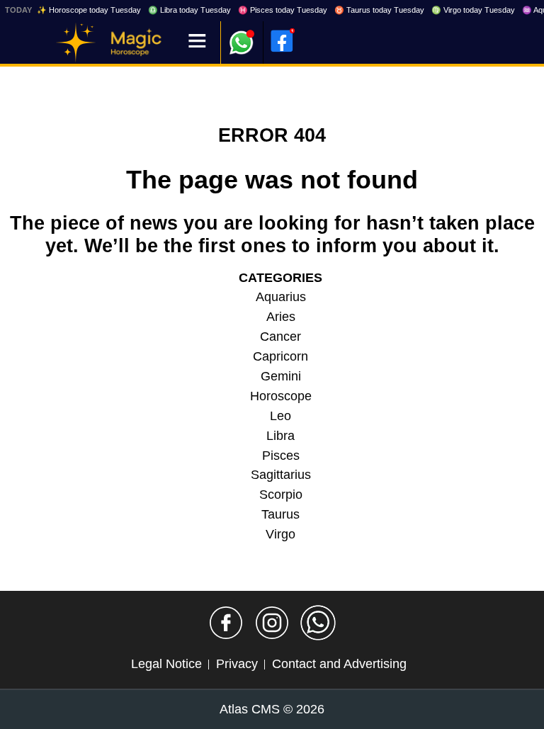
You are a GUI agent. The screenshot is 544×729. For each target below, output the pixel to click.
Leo (280, 416)
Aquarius (281, 297)
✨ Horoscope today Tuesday (89, 10)
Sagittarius (281, 475)
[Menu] (197, 42)
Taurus (280, 514)
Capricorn (280, 356)
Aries (280, 317)
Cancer (280, 336)
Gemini (281, 376)
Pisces (281, 455)
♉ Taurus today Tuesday (379, 10)
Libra (280, 436)
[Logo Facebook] (282, 41)
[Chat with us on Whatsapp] (318, 622)
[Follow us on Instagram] (272, 622)
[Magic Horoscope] (76, 42)
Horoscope (281, 396)
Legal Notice (166, 664)
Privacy (237, 664)
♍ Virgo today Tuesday (473, 10)
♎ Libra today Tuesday (189, 10)
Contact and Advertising (339, 664)
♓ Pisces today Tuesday (282, 10)
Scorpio (280, 494)
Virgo (280, 534)
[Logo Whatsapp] (241, 36)
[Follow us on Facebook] (226, 622)
